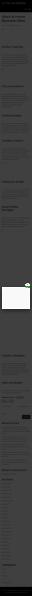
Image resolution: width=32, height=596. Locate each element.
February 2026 (6, 483)
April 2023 (5, 549)
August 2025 (5, 504)
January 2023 (6, 559)
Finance (5, 401)
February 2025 (6, 524)
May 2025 (5, 514)
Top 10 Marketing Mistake (8, 406)
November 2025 (7, 494)
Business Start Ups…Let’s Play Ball (24, 406)
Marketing (5, 576)
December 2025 (7, 490)
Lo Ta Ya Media (14, 3)
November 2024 (7, 535)
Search (4, 414)
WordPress (23, 592)
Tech (3, 579)
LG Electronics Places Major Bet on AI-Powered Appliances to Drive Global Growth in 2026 (15, 447)
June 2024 (5, 542)
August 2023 (5, 545)
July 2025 (4, 507)
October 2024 (6, 538)
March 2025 (5, 521)
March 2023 (5, 552)
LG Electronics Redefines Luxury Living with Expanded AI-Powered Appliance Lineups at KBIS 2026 (15, 454)
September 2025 (7, 500)
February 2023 (6, 555)
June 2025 (5, 511)
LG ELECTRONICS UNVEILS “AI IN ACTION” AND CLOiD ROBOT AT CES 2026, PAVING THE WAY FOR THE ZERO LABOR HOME (15, 439)
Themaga (8, 592)
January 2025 (6, 528)
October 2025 (6, 497)
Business (18, 25)
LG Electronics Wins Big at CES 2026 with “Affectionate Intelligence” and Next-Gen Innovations (14, 462)
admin (13, 25)
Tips (11, 401)
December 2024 (7, 531)
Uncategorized (6, 582)
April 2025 (5, 518)
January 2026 (6, 487)
